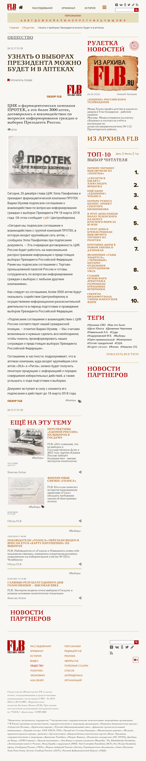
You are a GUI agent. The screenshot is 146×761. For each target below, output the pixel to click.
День (118, 154)
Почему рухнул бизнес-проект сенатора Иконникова (99, 205)
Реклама (69, 656)
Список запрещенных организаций (73, 676)
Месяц (128, 154)
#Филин (114, 347)
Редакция (73, 651)
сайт (46, 218)
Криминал (68, 8)
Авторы (71, 661)
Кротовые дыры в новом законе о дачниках (101, 248)
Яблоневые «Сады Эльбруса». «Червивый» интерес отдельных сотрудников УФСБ (101, 263)
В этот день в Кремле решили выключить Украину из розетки (99, 234)
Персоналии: (73, 15)
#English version (97, 347)
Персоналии (72, 646)
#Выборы (71, 400)
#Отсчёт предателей (100, 343)
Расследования (42, 8)
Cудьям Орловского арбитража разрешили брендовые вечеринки (97, 283)
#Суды (114, 332)
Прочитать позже (21, 80)
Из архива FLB (113, 139)
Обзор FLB (54, 96)
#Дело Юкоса (95, 328)
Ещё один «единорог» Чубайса (96, 194)
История (90, 8)
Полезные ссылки (76, 666)
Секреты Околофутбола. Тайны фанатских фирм (102, 298)
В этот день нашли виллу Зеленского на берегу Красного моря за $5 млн (102, 219)
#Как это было (116, 325)
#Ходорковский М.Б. (99, 336)
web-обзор (37, 680)
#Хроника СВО (96, 325)
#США (118, 343)
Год (137, 154)
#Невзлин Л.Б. (129, 347)
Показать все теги (122, 354)
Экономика (37, 676)
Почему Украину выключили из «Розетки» (100, 171)
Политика (36, 671)
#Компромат (124, 339)
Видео (34, 661)
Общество (20, 38)
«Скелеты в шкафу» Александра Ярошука (97, 182)
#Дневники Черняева (119, 328)
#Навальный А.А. (97, 332)
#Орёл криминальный (101, 339)
